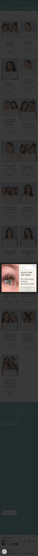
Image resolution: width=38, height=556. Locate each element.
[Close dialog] (34, 266)
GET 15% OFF (28, 289)
